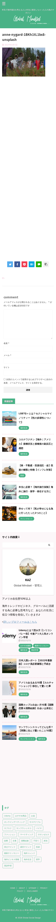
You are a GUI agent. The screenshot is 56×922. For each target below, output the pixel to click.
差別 (45, 841)
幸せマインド (9, 847)
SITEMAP (32, 888)
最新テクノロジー (11, 853)
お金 (33, 816)
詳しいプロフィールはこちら (20, 621)
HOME (12, 888)
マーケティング (26, 834)
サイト (7, 367)
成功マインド (25, 847)
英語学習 (8, 865)
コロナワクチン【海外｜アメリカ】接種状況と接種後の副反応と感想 (36, 444)
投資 (38, 847)
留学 (38, 859)
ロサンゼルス (43, 834)
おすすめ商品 (20, 816)
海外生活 (27, 859)
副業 (6, 841)
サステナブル (35, 822)
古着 (14, 841)
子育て (36, 841)
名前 (6, 343)
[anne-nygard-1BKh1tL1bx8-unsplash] (31, 264)
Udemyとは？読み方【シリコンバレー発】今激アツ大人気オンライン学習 (36, 634)
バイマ (39, 828)
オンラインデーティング (14, 822)
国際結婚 (25, 841)
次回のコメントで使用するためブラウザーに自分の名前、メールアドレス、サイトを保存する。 (28, 381)
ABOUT (22, 888)
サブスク (8, 828)
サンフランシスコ (23, 828)
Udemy (7, 816)
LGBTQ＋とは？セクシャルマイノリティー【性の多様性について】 (35, 418)
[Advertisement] (28, 110)
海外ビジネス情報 (11, 859)
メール (7, 355)
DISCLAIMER (32, 891)
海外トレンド (29, 853)
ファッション (9, 834)
